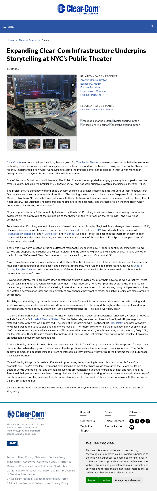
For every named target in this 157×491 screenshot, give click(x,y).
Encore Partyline (90, 87)
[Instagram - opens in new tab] (148, 421)
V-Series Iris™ (50, 233)
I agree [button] (91, 480)
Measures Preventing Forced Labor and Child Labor (37, 466)
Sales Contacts (114, 421)
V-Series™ (70, 233)
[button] (152, 26)
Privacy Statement (35, 457)
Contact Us (87, 421)
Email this (73, 85)
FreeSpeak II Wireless (93, 91)
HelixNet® (117, 322)
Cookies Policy (57, 457)
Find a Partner (114, 426)
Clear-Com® (14, 162)
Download (73, 92)
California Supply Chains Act (54, 461)
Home (10, 40)
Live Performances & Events (96, 109)
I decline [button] (105, 480)
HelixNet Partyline (90, 94)
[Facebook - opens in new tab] (131, 421)
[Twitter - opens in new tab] (142, 421)
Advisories (29, 461)
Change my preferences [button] (127, 480)
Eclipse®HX (76, 230)
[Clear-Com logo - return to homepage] (78, 9)
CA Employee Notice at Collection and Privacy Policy (37, 483)
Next (73, 104)
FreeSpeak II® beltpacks (21, 233)
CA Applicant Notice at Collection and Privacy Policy (37, 478)
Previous (10, 104)
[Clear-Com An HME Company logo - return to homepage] (26, 414)
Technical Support (86, 428)
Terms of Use (15, 457)
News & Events (27, 40)
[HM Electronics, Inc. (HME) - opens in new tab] (13, 443)
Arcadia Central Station (93, 80)
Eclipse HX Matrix (90, 83)
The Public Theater (87, 162)
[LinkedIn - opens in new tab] (137, 421)
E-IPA (98, 230)
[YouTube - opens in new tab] (131, 427)
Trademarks (14, 461)
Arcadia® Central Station (45, 319)
